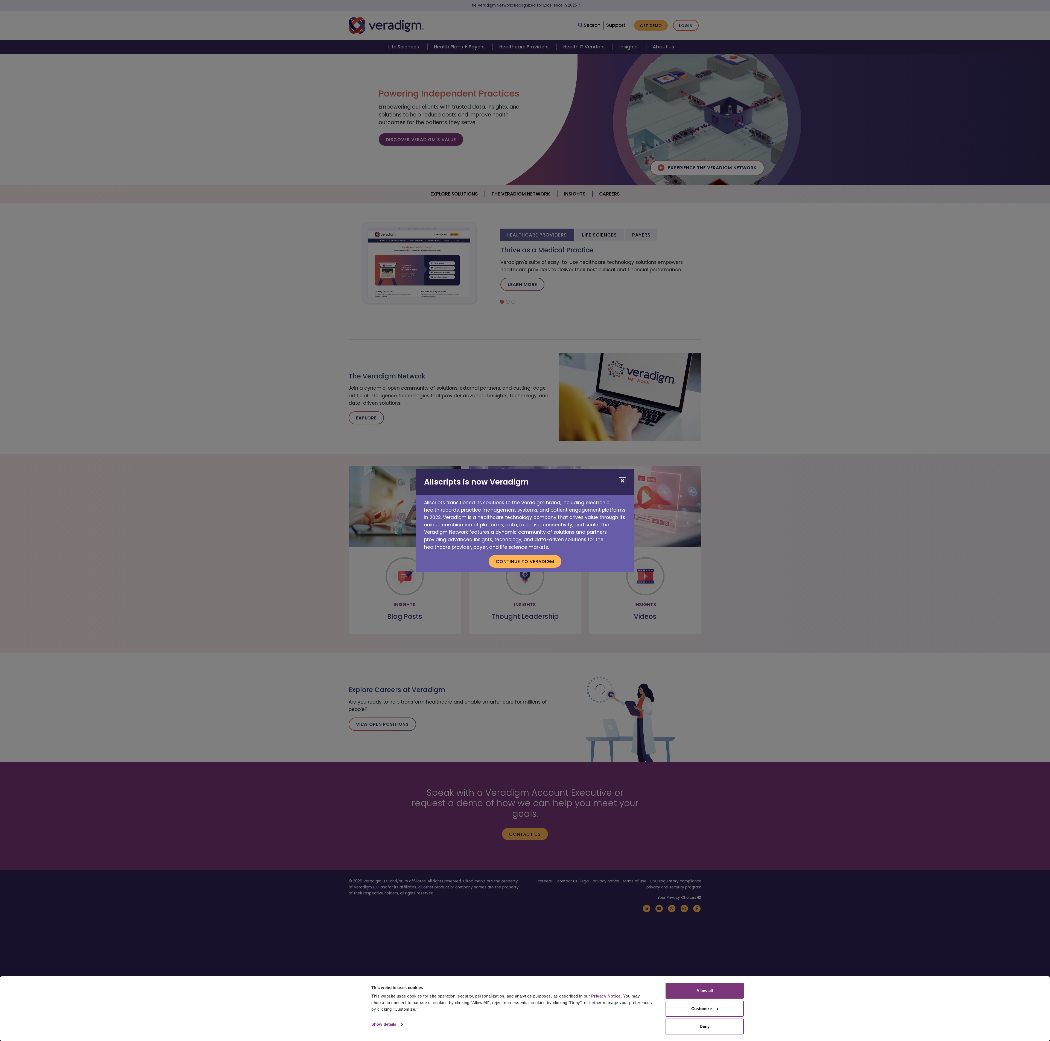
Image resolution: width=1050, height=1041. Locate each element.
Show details (383, 1024)
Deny (705, 1026)
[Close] (622, 480)
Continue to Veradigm (525, 561)
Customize (701, 1008)
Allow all (704, 990)
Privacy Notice (606, 996)
